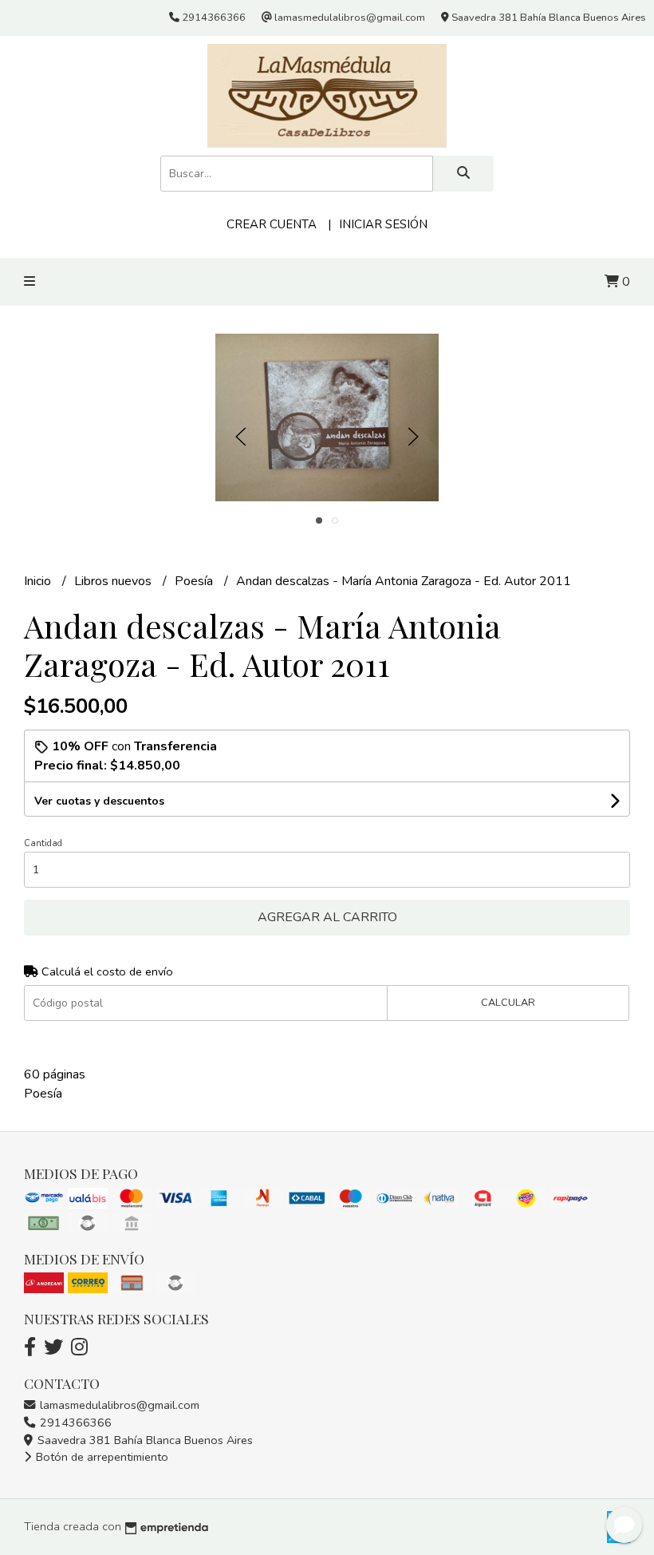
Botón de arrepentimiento (100, 1457)
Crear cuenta (272, 224)
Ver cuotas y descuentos (99, 801)
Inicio (39, 581)
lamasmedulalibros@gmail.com (118, 1405)
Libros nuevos (114, 581)
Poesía (195, 581)
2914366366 (74, 1422)
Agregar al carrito (327, 917)
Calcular (508, 1002)
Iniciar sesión (383, 224)
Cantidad (43, 843)
